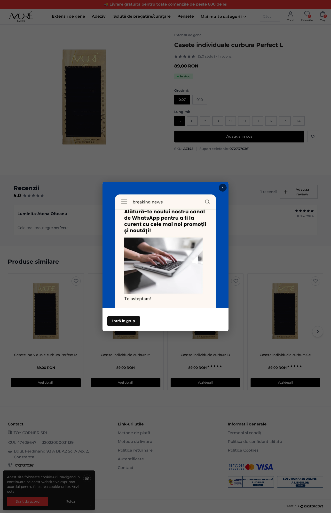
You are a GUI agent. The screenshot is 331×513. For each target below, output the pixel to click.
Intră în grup (123, 321)
